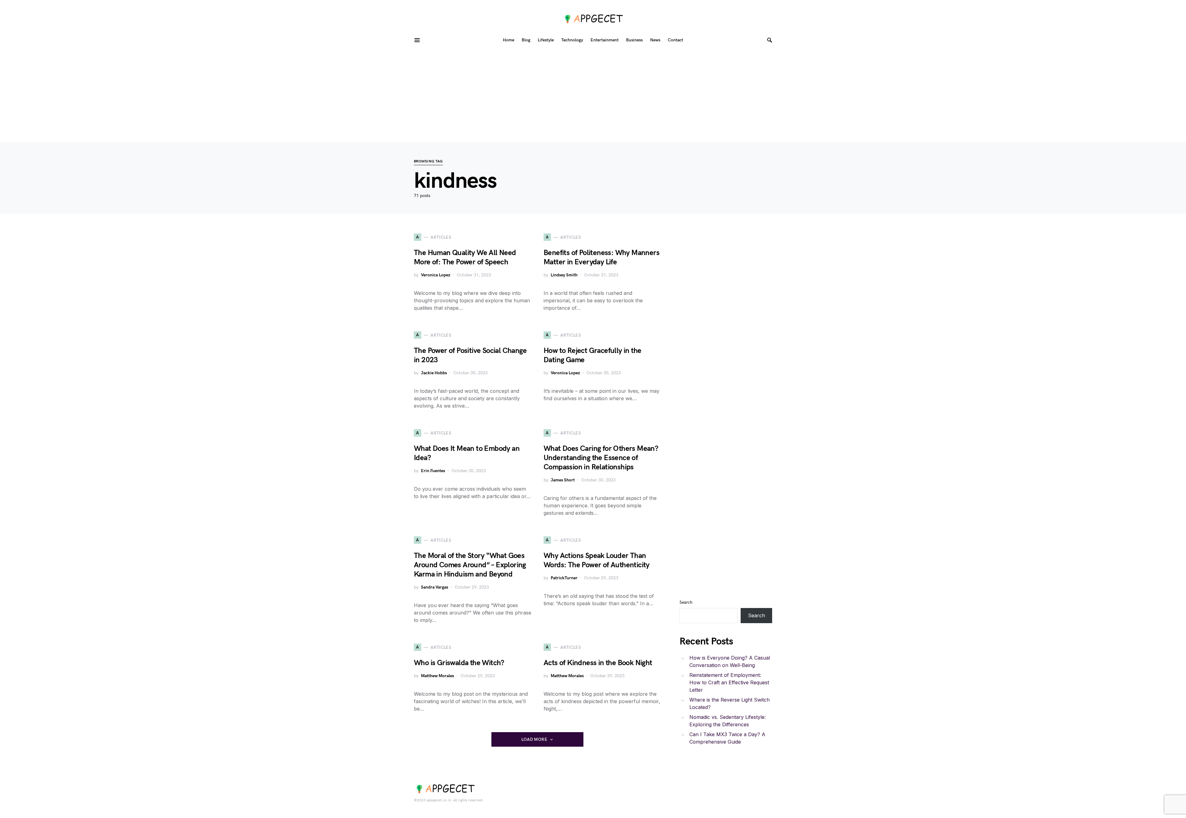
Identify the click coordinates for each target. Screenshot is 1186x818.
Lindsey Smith (564, 275)
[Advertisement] (593, 95)
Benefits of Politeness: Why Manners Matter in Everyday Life (601, 257)
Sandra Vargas (434, 587)
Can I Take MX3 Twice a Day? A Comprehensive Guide (727, 738)
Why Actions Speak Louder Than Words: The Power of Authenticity (597, 560)
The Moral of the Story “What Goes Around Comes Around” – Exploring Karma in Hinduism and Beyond (470, 565)
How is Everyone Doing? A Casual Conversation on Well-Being (729, 661)
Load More (534, 739)
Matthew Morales (437, 675)
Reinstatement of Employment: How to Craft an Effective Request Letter (729, 682)
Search (685, 602)
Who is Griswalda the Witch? (459, 662)
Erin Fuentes (433, 470)
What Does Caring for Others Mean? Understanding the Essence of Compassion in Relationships (601, 458)
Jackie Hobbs (434, 372)
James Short (563, 480)
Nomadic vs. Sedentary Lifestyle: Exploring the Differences (727, 721)
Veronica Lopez (435, 275)
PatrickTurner (564, 578)
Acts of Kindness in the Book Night (598, 662)
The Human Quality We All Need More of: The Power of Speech (465, 257)
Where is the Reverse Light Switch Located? (729, 703)
